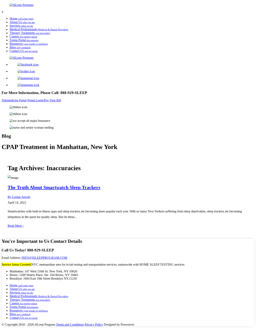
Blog (20, 47)
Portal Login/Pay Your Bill (44, 100)
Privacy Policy (94, 324)
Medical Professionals (39, 29)
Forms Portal (24, 40)
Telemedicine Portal (14, 100)
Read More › (16, 225)
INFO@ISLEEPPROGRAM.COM (44, 257)
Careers (23, 36)
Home (22, 18)
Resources (29, 43)
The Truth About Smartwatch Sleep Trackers (54, 187)
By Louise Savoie (19, 197)
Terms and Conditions (70, 324)
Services (21, 25)
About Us (22, 22)
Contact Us (24, 51)
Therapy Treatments (30, 33)
